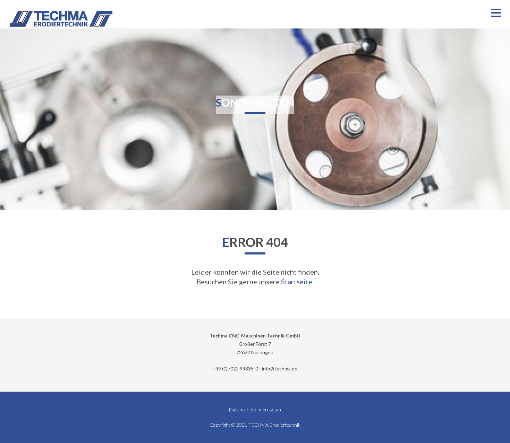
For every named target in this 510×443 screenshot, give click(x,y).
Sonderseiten (255, 102)
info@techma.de (279, 368)
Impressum (269, 409)
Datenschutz (242, 409)
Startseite (296, 281)
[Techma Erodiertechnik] (61, 18)
